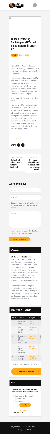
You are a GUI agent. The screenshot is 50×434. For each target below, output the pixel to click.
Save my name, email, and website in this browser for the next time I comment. (25, 205)
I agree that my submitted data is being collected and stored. (25, 232)
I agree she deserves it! (24, 396)
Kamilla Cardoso (33, 337)
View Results (25, 410)
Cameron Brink (33, 328)
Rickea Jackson (33, 347)
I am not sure (20, 398)
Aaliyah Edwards (33, 357)
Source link (15, 138)
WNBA (14, 55)
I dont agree (20, 401)
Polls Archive (18, 413)
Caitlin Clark (32, 322)
